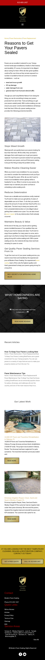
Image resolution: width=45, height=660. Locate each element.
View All (36, 639)
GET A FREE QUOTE (11, 561)
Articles (7, 612)
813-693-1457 (22, 2)
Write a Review (9, 609)
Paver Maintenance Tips (14, 373)
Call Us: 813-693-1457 (32, 561)
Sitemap (7, 621)
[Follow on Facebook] (20, 654)
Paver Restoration (16, 38)
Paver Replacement (29, 38)
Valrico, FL (31, 634)
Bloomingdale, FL (10, 636)
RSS (5, 624)
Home (6, 38)
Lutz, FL (27, 631)
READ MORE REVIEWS (22, 321)
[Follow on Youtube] (24, 654)
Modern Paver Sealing (17, 648)
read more (11, 461)
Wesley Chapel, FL (18, 631)
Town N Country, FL (11, 634)
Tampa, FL (7, 631)
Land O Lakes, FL (18, 633)
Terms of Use (8, 618)
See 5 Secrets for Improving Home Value (21, 275)
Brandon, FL (23, 634)
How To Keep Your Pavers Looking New (21, 352)
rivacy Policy (9, 615)
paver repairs (10, 214)
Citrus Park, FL (29, 633)
